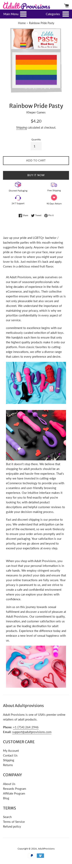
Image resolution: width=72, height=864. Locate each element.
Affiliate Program (14, 793)
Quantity (36, 139)
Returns (8, 765)
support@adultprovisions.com (31, 732)
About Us (9, 784)
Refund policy (12, 826)
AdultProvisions (46, 848)
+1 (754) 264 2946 (26, 727)
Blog (6, 798)
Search (7, 817)
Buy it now (36, 175)
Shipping (21, 127)
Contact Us (10, 755)
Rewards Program (14, 788)
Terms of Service (14, 821)
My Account (11, 750)
